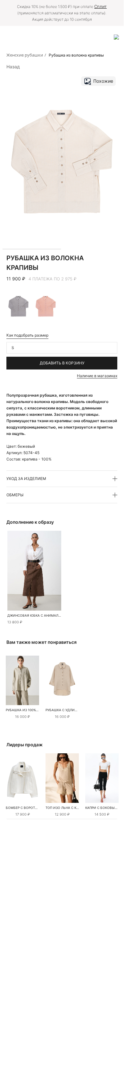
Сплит (100, 6)
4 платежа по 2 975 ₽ (53, 278)
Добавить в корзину (62, 363)
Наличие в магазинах (97, 375)
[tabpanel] (22, 680)
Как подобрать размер (27, 335)
